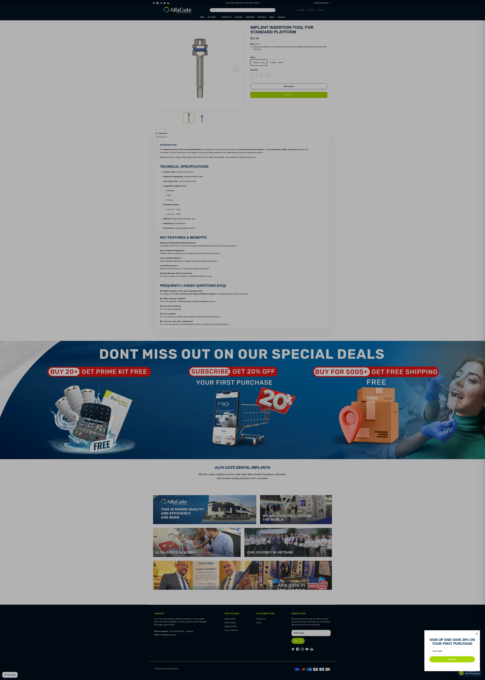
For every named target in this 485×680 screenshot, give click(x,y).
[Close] (477, 634)
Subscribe (452, 659)
